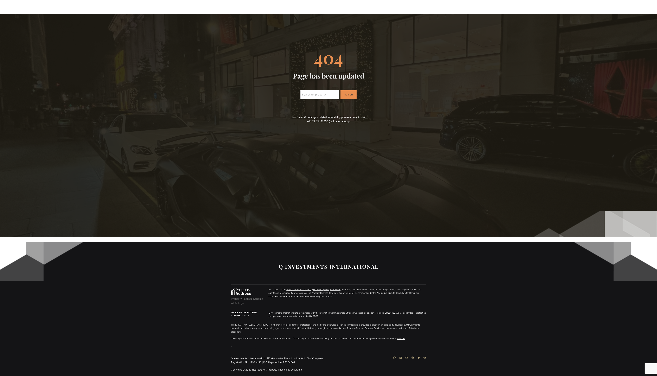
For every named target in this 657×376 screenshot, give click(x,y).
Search (348, 94)
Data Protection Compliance (244, 314)
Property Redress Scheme (298, 289)
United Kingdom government (326, 289)
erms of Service (373, 328)
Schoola (401, 338)
